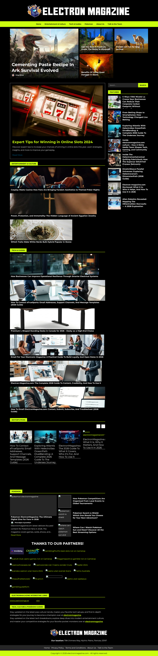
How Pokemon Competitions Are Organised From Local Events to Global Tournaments (64, 501)
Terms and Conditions (75, 648)
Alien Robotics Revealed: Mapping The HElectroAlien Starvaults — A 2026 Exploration (114, 203)
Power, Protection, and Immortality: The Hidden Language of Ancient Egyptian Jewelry (53, 203)
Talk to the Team (115, 24)
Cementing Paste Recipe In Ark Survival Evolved (44, 53)
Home (38, 24)
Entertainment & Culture (55, 24)
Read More (17, 155)
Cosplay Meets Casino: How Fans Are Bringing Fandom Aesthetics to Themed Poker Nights (55, 177)
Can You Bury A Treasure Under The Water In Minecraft (95, 48)
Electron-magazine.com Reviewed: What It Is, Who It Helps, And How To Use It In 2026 (114, 188)
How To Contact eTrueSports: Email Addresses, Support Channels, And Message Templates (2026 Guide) (57, 290)
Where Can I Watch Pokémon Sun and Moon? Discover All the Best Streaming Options (64, 530)
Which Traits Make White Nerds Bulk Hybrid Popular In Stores (41, 229)
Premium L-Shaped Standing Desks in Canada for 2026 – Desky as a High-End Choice (52, 318)
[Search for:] (123, 85)
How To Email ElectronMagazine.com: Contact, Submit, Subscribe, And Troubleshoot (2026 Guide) (57, 397)
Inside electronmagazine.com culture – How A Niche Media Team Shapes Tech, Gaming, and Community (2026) (114, 145)
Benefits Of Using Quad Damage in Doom (92, 73)
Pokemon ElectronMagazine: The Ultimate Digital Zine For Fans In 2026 (33, 505)
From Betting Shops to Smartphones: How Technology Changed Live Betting (114, 116)
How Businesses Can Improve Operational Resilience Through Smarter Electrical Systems (54, 264)
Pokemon (89, 24)
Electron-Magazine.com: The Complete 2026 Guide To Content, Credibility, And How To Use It (56, 371)
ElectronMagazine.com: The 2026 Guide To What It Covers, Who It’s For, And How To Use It (70, 451)
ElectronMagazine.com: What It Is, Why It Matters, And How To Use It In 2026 (94, 443)
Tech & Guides (75, 24)
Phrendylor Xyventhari (22, 522)
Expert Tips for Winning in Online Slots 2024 (52, 142)
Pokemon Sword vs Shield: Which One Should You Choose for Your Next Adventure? (64, 515)
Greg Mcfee (19, 75)
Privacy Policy (57, 648)
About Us (100, 24)
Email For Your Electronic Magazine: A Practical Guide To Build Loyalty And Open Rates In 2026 (57, 345)
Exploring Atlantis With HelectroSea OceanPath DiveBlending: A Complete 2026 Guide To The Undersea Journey (45, 454)
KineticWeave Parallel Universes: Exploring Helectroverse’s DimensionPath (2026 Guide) (114, 174)
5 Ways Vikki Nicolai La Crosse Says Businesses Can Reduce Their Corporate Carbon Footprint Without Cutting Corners (114, 102)
